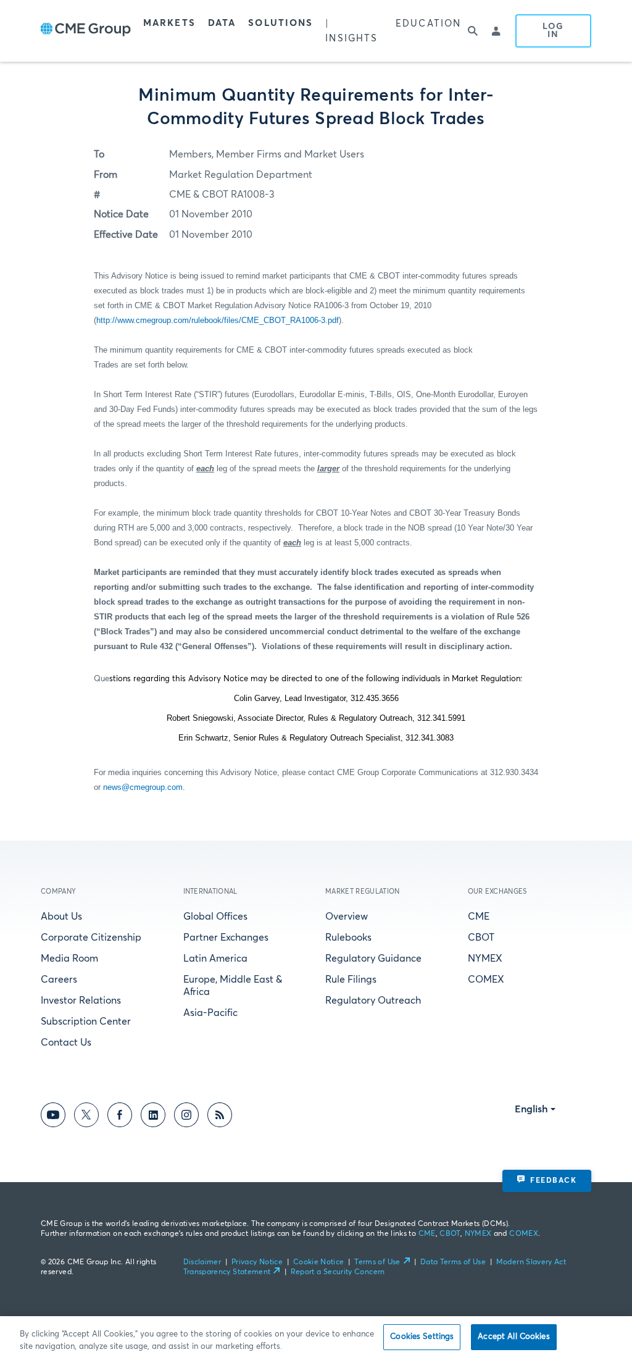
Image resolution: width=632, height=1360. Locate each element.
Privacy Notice (257, 1262)
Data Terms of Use (453, 1262)
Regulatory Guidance (373, 958)
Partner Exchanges (225, 937)
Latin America (215, 958)
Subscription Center (86, 1021)
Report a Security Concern (338, 1272)
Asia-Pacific (210, 1013)
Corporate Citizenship (91, 937)
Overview (346, 916)
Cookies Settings (422, 1337)
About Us (61, 916)
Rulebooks (348, 937)
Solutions (280, 23)
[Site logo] (86, 31)
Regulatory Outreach (373, 1000)
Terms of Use (377, 1262)
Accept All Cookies (513, 1337)
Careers (59, 979)
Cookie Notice (318, 1262)
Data (222, 23)
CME (478, 916)
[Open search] (473, 30)
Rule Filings (350, 979)
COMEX (486, 979)
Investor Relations (81, 1000)
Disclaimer (202, 1262)
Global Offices (215, 916)
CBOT (481, 937)
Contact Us (66, 1042)
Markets (169, 23)
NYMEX (485, 958)
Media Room (69, 958)
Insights (351, 38)
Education (428, 23)
